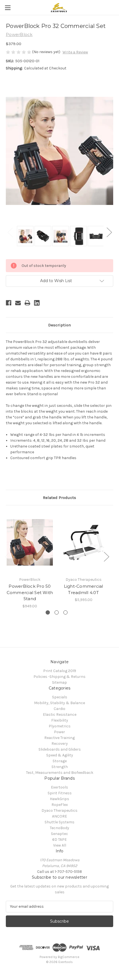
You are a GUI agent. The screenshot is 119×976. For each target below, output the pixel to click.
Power (59, 732)
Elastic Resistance (59, 714)
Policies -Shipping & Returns (59, 676)
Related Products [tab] (59, 497)
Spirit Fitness (60, 793)
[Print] (27, 303)
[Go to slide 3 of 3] (65, 612)
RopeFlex (59, 804)
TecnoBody (59, 828)
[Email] (18, 303)
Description (59, 324)
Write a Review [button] (75, 52)
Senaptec (59, 833)
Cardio (59, 708)
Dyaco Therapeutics (59, 810)
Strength (59, 766)
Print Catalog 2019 (59, 670)
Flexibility (59, 720)
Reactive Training (59, 737)
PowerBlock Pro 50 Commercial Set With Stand (30, 592)
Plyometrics (60, 726)
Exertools (59, 787)
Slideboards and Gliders (59, 749)
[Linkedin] (37, 303)
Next (109, 231)
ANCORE (59, 816)
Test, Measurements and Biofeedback (59, 772)
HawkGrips (59, 799)
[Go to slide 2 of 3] (57, 612)
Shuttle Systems (59, 822)
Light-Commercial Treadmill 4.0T (83, 589)
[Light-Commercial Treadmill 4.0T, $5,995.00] (83, 542)
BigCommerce (68, 957)
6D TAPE (59, 839)
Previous (9, 231)
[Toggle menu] (7, 7)
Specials (59, 697)
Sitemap (59, 682)
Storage (60, 761)
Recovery (59, 743)
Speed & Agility (59, 755)
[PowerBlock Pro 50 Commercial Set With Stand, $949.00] (30, 542)
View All (59, 845)
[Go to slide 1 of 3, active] (48, 612)
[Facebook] (8, 303)
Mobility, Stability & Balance (59, 703)
